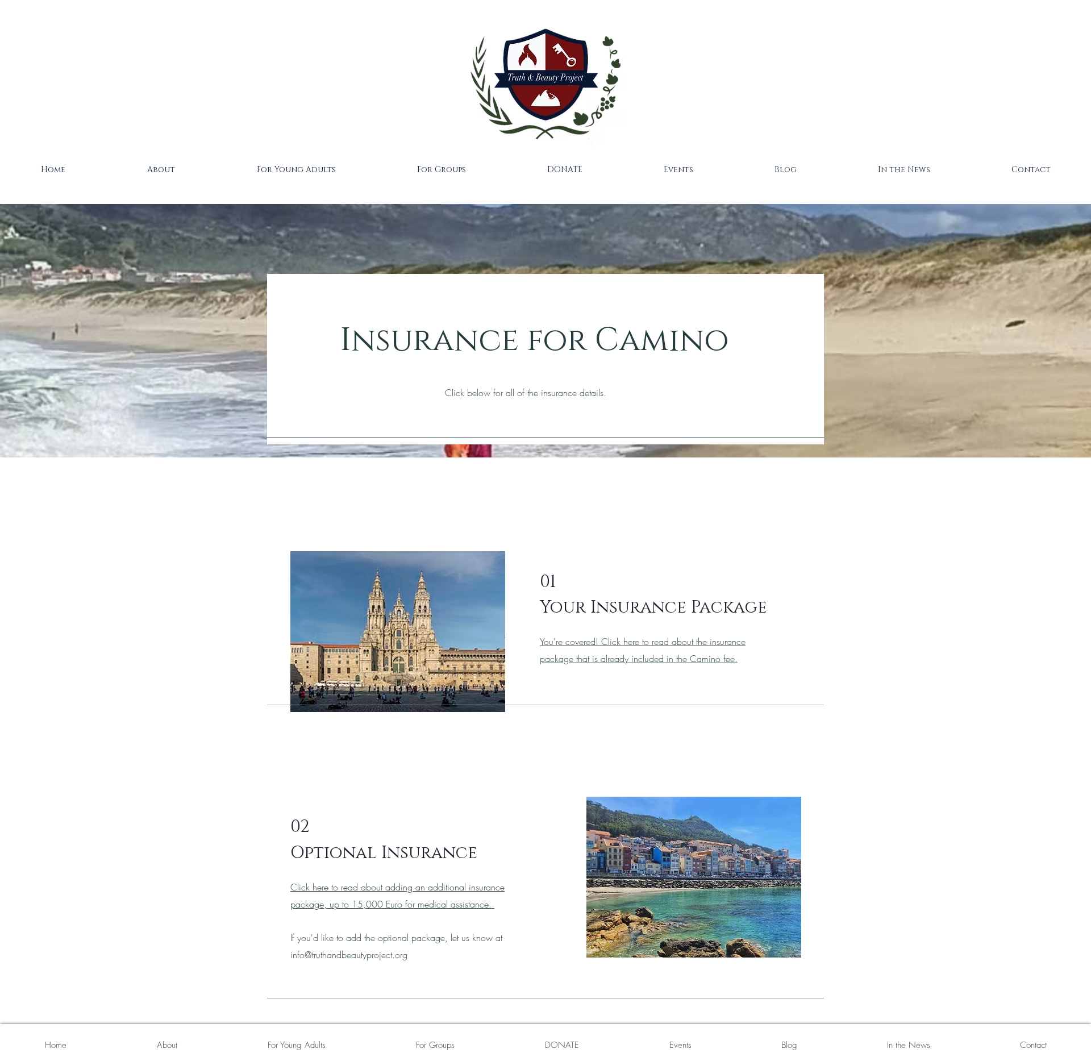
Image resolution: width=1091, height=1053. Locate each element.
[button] (160, 169)
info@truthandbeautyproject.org (348, 954)
